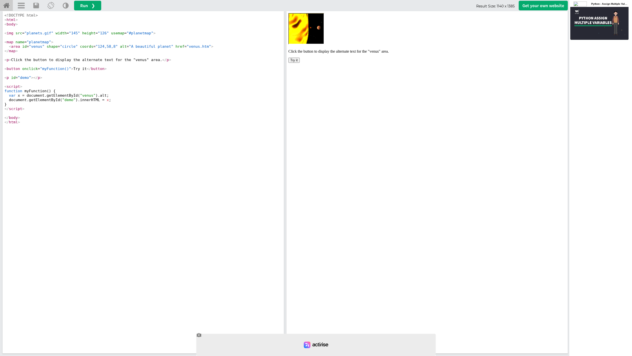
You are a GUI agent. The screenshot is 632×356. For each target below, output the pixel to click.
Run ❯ (87, 5)
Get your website (543, 5)
